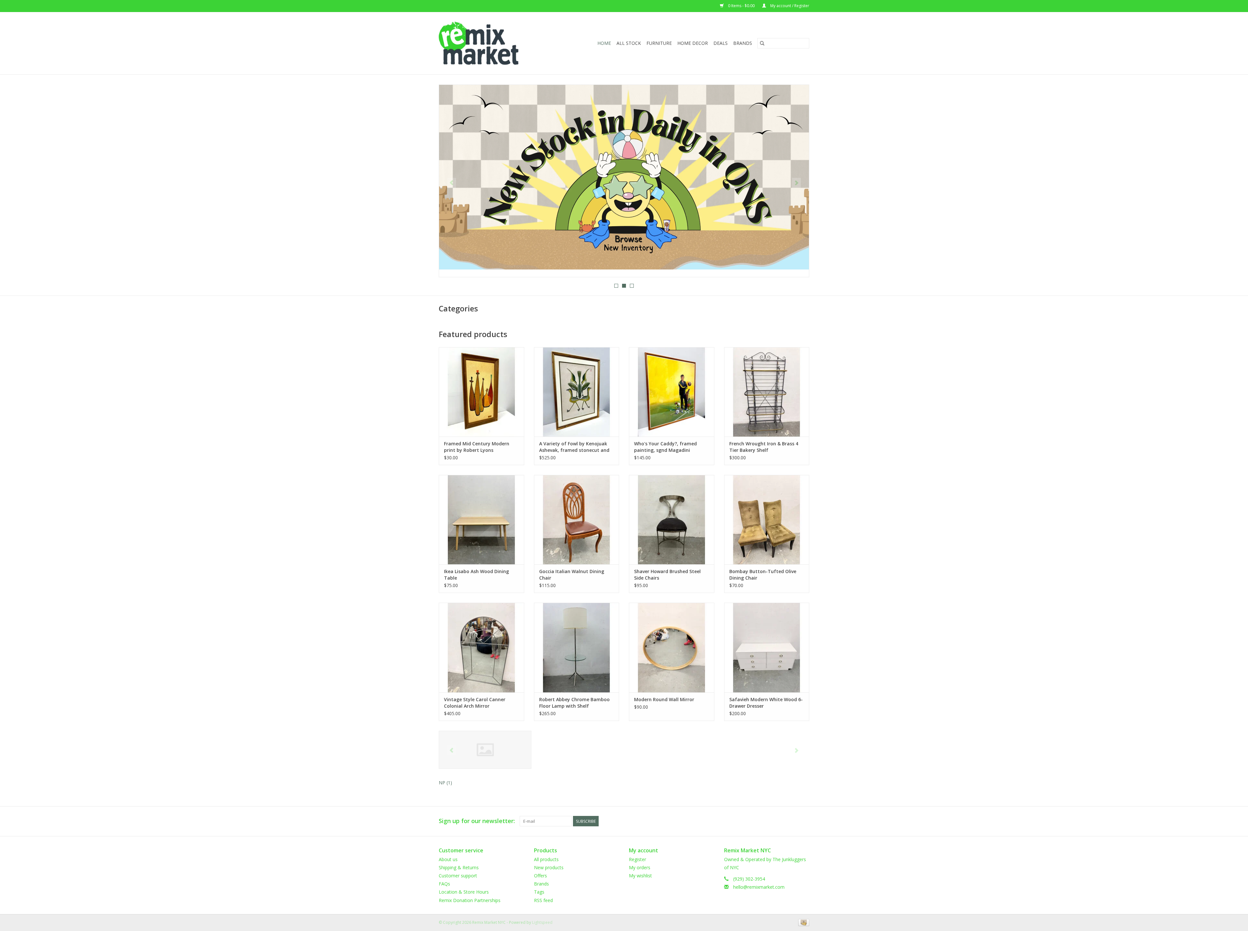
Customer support (458, 875)
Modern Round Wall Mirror (664, 699)
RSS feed (543, 900)
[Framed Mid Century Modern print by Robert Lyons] (481, 392)
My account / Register (789, 5)
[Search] (762, 43)
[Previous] (451, 183)
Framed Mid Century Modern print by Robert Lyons (476, 446)
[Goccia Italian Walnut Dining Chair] (576, 519)
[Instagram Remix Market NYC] (804, 821)
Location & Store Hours (464, 892)
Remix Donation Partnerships (469, 900)
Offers (540, 875)
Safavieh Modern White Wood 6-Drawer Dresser (766, 702)
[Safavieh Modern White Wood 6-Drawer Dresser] (767, 647)
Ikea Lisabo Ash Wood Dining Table (476, 574)
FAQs (444, 884)
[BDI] (485, 749)
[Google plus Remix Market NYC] (792, 821)
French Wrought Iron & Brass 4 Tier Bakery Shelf (763, 446)
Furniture (659, 43)
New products (549, 867)
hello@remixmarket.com (759, 887)
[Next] (796, 183)
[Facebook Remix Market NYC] (780, 821)
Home (604, 43)
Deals (720, 43)
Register (637, 859)
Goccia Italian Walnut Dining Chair (571, 574)
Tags (539, 892)
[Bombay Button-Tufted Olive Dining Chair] (767, 519)
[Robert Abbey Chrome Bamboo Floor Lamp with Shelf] (576, 647)
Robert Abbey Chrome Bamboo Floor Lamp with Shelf (574, 702)
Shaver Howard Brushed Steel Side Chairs (667, 574)
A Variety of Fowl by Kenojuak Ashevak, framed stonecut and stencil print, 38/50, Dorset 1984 (575, 446)
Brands (742, 43)
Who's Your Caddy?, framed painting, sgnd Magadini (665, 446)
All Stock (629, 43)
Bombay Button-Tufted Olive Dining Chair (762, 574)
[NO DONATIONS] (624, 177)
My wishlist (640, 875)
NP (445, 783)
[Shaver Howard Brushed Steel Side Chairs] (671, 519)
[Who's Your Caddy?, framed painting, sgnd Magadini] (671, 392)
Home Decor (692, 43)
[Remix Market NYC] (489, 43)
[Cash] (802, 922)
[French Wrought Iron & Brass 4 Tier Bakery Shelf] (767, 392)
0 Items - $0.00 (741, 5)
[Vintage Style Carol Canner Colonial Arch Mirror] (481, 647)
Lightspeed (542, 922)
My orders (639, 867)
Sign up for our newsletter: (477, 821)
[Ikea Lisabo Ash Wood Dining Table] (481, 519)
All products (546, 859)
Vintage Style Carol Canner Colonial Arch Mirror (474, 702)
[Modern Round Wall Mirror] (671, 647)
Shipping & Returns (459, 867)
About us (448, 859)
